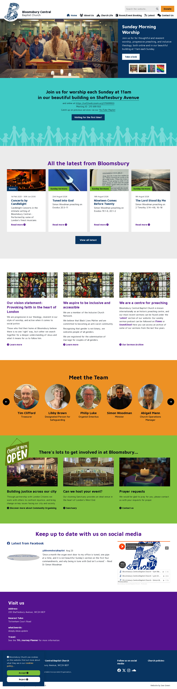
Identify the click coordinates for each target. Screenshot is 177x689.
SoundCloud (125, 324)
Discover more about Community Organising (33, 508)
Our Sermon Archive (133, 344)
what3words (14, 627)
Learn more (16, 344)
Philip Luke (57, 413)
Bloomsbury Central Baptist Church (129, 584)
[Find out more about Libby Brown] (26, 397)
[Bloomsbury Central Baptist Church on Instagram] (128, 670)
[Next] (170, 401)
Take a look (131, 57)
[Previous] (6, 401)
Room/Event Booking (130, 15)
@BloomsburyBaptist (53, 550)
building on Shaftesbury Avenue (105, 97)
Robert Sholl (150, 413)
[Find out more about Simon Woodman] (88, 397)
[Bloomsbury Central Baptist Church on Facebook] (119, 670)
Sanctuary (71, 508)
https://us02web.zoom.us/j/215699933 (95, 103)
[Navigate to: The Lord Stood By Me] (150, 180)
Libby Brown (26, 413)
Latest (151, 15)
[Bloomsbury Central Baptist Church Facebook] (23, 557)
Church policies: (156, 660)
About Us (89, 15)
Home (74, 15)
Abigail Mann (119, 413)
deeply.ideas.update (18, 631)
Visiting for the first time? (88, 117)
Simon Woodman (88, 413)
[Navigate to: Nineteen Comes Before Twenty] (109, 180)
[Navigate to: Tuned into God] (67, 180)
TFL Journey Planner (27, 640)
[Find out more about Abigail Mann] (119, 397)
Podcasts (144, 584)
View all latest (88, 239)
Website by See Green (160, 685)
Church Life (107, 15)
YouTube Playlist (107, 110)
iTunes (158, 321)
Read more (17, 224)
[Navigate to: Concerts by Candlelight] (26, 180)
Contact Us (168, 15)
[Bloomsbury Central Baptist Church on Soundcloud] (134, 670)
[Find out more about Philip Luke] (57, 397)
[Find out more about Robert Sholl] (150, 397)
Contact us (128, 508)
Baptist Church (36, 13)
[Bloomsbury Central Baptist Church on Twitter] (124, 670)
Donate (167, 9)
